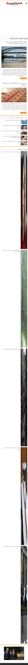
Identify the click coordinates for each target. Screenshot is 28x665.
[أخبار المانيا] (14, 3)
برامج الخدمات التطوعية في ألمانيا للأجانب (12, 120)
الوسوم (12, 117)
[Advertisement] (14, 20)
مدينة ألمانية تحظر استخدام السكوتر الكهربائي (12, 546)
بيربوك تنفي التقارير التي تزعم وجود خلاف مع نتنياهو (11, 151)
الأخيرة (25, 117)
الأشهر (21, 117)
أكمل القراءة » (23, 78)
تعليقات (17, 117)
